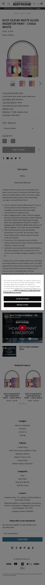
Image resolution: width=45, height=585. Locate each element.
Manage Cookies (22, 305)
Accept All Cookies (22, 299)
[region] (22, 292)
